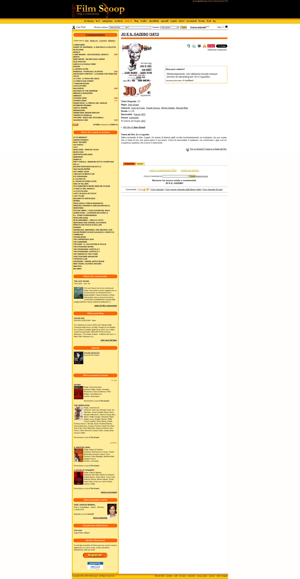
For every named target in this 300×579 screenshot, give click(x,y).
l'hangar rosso (81, 83)
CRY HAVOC (78, 145)
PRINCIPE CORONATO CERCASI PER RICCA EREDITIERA (91, 207)
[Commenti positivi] (144, 189)
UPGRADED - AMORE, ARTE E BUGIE (88, 261)
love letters (79, 86)
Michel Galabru (168, 108)
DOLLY (76, 164)
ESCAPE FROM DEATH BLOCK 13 (87, 167)
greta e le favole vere (84, 64)
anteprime (107, 20)
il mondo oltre (80, 69)
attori (181, 20)
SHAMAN (77, 227)
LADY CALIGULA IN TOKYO (84, 193)
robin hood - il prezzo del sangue (90, 103)
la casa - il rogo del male (86, 78)
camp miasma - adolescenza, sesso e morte (91, 56)
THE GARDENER (80, 242)
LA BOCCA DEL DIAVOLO (84, 189)
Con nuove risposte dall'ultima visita (183, 189)
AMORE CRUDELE (80, 140)
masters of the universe (85, 91)
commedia (134, 117)
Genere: (156, 27)
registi (173, 20)
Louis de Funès (138, 108)
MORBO (76, 201)
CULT (75, 147)
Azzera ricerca (202, 176)
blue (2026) (78, 50)
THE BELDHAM (79, 237)
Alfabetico (111, 41)
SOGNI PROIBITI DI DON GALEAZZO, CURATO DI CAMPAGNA (93, 233)
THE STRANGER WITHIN (83, 247)
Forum (140, 164)
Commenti (129, 164)
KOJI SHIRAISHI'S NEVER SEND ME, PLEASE (91, 186)
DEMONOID (78, 157)
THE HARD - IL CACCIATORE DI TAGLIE (89, 244)
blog (136, 20)
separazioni (79, 110)
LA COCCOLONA (80, 191)
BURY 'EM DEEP (80, 142)
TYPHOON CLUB (80, 259)
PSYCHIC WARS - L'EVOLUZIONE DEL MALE (91, 210)
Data (87, 41)
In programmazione (95, 35)
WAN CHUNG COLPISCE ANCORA (87, 264)
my (214, 20)
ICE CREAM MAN (80, 176)
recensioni (191, 20)
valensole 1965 (80, 120)
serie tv (128, 20)
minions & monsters (82, 93)
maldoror (78, 88)
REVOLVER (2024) (80, 218)
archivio (119, 20)
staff (175, 576)
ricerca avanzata (198, 27)
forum (201, 20)
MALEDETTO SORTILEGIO (84, 198)
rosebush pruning (82, 105)
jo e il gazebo (134, 34)
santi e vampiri (80, 108)
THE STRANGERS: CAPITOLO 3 (86, 251)
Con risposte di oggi (212, 189)
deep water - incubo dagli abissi (89, 59)
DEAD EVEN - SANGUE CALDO (86, 150)
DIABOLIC (77, 159)
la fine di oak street (83, 81)
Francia (137, 114)
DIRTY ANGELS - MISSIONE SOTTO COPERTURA (93, 162)
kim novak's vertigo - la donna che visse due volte (95, 75)
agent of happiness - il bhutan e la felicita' (94, 47)
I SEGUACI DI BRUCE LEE (84, 174)
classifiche (154, 20)
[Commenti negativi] (147, 189)
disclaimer (191, 576)
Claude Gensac (153, 108)
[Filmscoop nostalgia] (226, 27)
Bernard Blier (182, 108)
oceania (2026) (80, 98)
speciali (164, 20)
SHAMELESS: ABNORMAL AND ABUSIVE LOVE (92, 230)
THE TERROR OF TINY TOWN (85, 254)
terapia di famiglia (82, 115)
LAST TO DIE (78, 196)
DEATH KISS (78, 152)
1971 (154, 34)
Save (212, 46)
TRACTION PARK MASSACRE (85, 256)
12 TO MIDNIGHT (80, 137)
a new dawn (79, 45)
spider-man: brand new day (86, 113)
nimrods (77, 96)
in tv (98, 20)
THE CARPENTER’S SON (83, 239)
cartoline (169, 576)
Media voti (94, 41)
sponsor (212, 576)
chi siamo (182, 576)
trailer (143, 20)
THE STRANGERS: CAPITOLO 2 (86, 249)
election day (79, 62)
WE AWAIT (77, 269)
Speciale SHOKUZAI (92, 353)
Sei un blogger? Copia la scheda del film (208, 149)
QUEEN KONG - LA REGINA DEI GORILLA (90, 213)
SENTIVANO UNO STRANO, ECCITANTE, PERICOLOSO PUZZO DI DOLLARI (89, 224)
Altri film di (134, 127)
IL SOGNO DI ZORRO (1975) (84, 181)
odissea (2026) (79, 100)
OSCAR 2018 (79, 318)
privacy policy (202, 576)
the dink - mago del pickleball (88, 118)
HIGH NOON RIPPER (81, 169)
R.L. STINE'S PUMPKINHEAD (85, 215)
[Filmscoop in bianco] (223, 27)
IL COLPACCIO (79, 179)
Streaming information (174, 81)
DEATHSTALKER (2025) (82, 154)
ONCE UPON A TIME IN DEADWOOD (88, 203)
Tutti (139, 189)
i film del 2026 (159, 576)
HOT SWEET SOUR (81, 172)
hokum (76, 66)
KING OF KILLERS (80, 184)
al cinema (89, 20)
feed (209, 20)
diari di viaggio (222, 576)
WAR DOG (77, 266)
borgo (76, 52)
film (116, 125)
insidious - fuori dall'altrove (88, 71)
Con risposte (157, 189)
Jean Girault (133, 105)
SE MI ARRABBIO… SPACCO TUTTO (88, 220)
